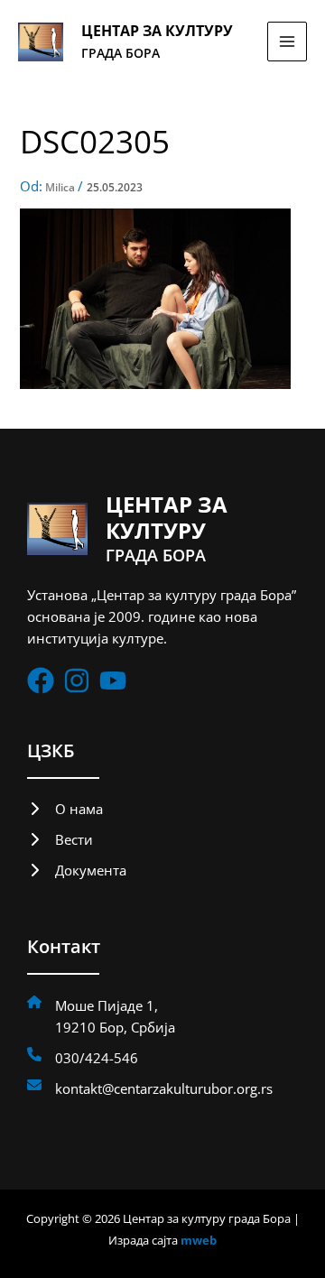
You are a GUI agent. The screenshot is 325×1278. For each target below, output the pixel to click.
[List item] (40, 680)
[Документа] (76, 870)
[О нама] (65, 809)
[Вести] (60, 839)
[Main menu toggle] (287, 41)
